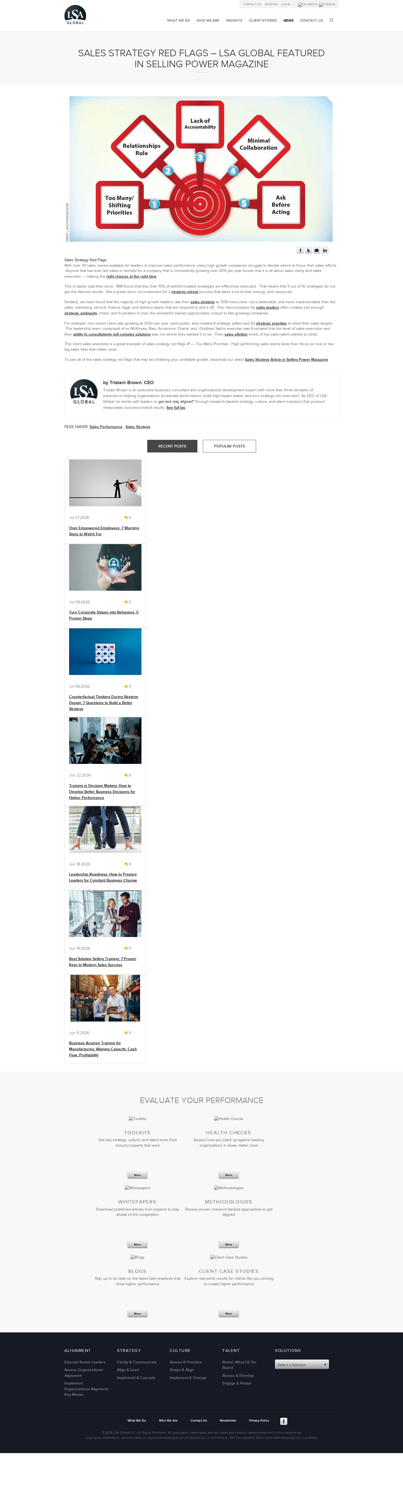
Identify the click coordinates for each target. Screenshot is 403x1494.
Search (332, 20)
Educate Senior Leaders (85, 1362)
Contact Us (252, 4)
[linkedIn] (324, 252)
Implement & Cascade (136, 1377)
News (288, 20)
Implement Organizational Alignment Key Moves (86, 1389)
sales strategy (203, 302)
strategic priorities (271, 323)
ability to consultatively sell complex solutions (112, 334)
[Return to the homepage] (75, 25)
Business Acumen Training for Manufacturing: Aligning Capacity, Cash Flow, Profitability (103, 1049)
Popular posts (229, 446)
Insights (234, 20)
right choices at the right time (131, 276)
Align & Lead (128, 1370)
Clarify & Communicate (137, 1362)
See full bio (175, 407)
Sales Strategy (138, 426)
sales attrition (236, 334)
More (137, 1175)
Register (271, 4)
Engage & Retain (236, 1383)
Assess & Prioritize (186, 1362)
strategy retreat (185, 291)
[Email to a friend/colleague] (316, 252)
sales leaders (267, 307)
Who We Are (208, 20)
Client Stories (263, 20)
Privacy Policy (259, 1421)
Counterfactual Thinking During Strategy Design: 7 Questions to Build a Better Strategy (103, 702)
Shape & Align (182, 1370)
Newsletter (228, 1421)
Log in (285, 4)
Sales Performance (106, 426)
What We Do (178, 20)
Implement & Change (188, 1377)
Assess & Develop (238, 1375)
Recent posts (172, 446)
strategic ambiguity (80, 313)
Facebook (283, 1421)
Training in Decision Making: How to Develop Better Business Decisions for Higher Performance (102, 791)
